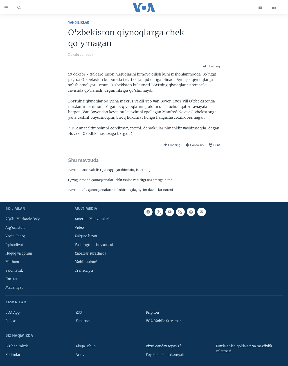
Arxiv (80, 355)
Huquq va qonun (18, 253)
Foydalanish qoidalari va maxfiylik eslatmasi (244, 348)
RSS (79, 313)
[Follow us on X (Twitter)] (159, 212)
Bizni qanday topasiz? (163, 346)
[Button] (211, 66)
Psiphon (152, 313)
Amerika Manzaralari (92, 219)
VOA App (12, 313)
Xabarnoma (85, 321)
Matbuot (12, 262)
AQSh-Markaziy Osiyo (23, 219)
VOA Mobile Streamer (163, 321)
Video (79, 228)
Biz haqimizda (17, 346)
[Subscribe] (201, 212)
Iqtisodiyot (14, 245)
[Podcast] (191, 212)
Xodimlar (12, 355)
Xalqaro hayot (86, 236)
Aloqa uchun (86, 346)
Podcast (11, 321)
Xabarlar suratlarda (90, 253)
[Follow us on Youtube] (169, 212)
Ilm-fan (11, 279)
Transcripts (84, 270)
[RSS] (180, 212)
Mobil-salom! (86, 262)
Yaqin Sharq (15, 236)
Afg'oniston (15, 228)
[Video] (274, 7)
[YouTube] (260, 7)
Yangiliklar (78, 22)
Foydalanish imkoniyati (165, 355)
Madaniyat (14, 287)
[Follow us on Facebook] (148, 212)
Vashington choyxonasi (94, 245)
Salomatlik (14, 270)
